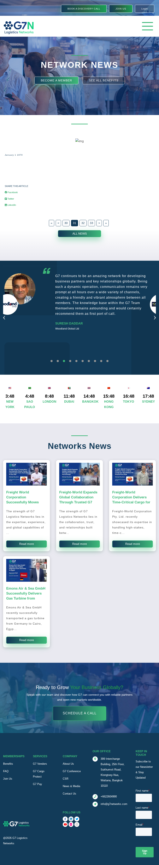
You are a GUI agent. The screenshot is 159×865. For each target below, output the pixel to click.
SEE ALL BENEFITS (103, 80)
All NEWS (79, 233)
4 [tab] (70, 361)
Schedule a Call (79, 713)
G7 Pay (37, 784)
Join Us (7, 778)
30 (66, 223)
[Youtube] (65, 824)
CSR (65, 778)
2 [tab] (58, 361)
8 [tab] (95, 361)
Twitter (10, 198)
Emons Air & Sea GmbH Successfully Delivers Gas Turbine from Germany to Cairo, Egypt (25, 598)
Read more (26, 543)
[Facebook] (65, 819)
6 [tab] (83, 361)
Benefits (8, 763)
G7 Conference (72, 771)
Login (144, 8)
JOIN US (121, 8)
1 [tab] (51, 361)
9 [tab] (101, 361)
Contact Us (69, 793)
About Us (68, 763)
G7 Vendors (40, 763)
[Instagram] (76, 824)
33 (91, 223)
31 (74, 223)
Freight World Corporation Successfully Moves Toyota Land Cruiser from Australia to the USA (23, 504)
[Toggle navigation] (147, 26)
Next (155, 312)
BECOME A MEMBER (56, 80)
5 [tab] (76, 361)
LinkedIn (11, 205)
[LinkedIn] (71, 819)
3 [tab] (64, 361)
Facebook (12, 192)
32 (83, 223)
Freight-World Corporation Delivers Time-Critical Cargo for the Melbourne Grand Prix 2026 (131, 502)
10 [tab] (107, 361)
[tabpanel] (79, 304)
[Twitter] (76, 819)
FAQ (5, 771)
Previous (4, 312)
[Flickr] (71, 824)
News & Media (71, 786)
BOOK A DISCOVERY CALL (83, 8)
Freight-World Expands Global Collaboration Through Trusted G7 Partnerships (78, 499)
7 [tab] (89, 361)
